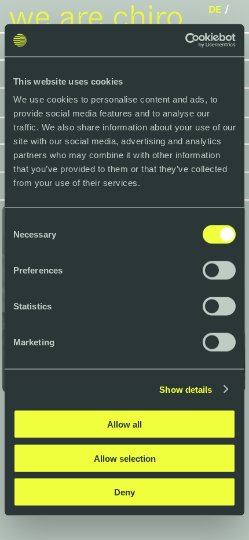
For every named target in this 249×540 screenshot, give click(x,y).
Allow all (124, 424)
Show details (185, 389)
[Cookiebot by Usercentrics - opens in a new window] (185, 40)
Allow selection (125, 458)
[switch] (219, 270)
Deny (124, 492)
